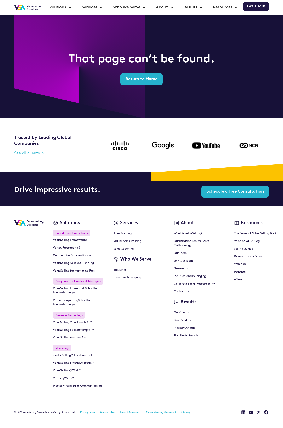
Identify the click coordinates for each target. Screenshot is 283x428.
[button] (60, 7)
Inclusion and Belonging (190, 276)
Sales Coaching (123, 248)
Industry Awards (184, 327)
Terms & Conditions (130, 412)
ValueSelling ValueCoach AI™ (72, 322)
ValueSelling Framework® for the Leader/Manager (75, 290)
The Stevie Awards (186, 335)
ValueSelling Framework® (70, 240)
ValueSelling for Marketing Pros (74, 270)
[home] (29, 7)
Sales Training (122, 233)
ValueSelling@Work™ (67, 370)
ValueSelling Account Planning (73, 263)
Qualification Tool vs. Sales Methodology (191, 243)
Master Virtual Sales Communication (77, 385)
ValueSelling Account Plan (70, 337)
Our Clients (181, 312)
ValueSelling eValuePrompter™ (73, 330)
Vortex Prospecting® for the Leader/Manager (72, 302)
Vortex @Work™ (63, 378)
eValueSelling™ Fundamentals (73, 355)
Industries (119, 270)
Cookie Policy (107, 412)
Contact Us (181, 291)
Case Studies (182, 320)
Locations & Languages (128, 277)
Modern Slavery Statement (161, 412)
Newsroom (181, 268)
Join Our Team (183, 260)
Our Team (180, 253)
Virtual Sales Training (127, 241)
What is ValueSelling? (188, 233)
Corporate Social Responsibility (194, 283)
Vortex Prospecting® (66, 247)
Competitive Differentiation (72, 255)
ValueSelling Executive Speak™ (73, 362)
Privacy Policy (87, 412)
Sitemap (185, 412)
